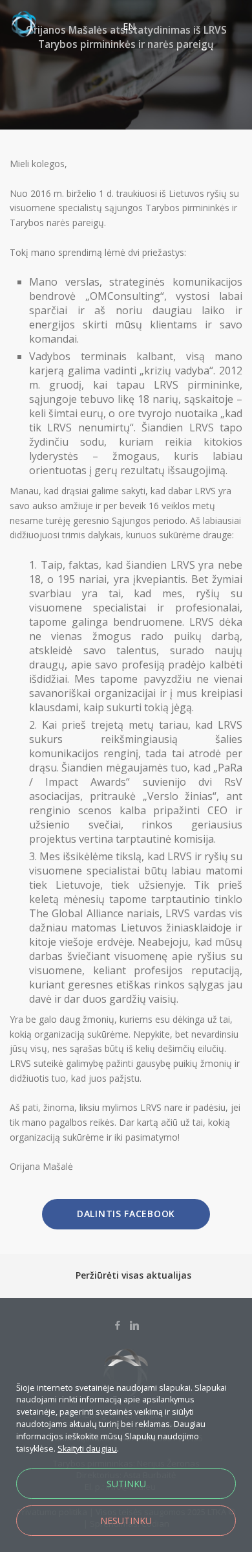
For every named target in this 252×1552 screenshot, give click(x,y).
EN (129, 26)
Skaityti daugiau (87, 1448)
